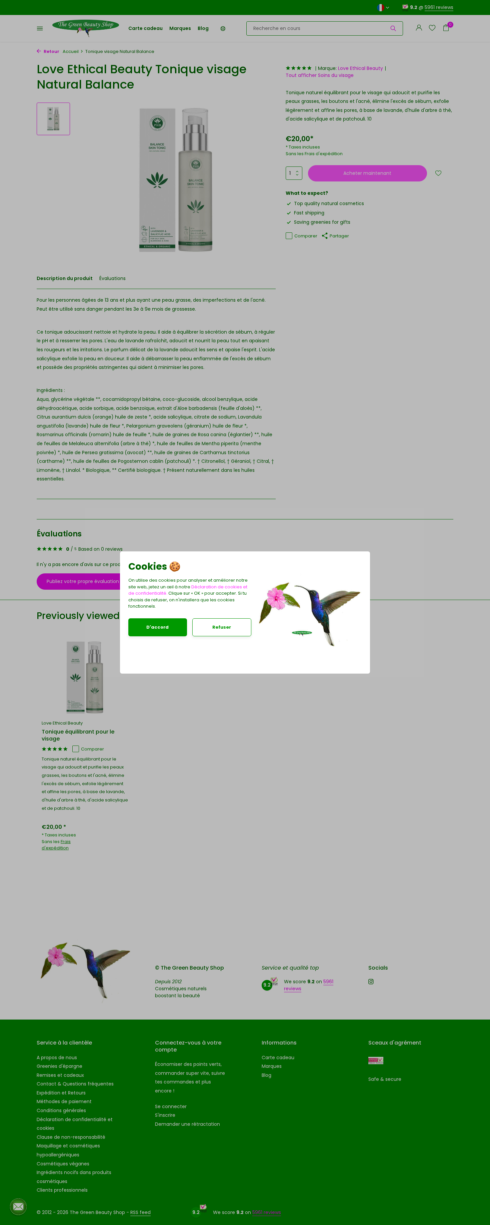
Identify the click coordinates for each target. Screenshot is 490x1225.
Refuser (221, 627)
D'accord (157, 627)
